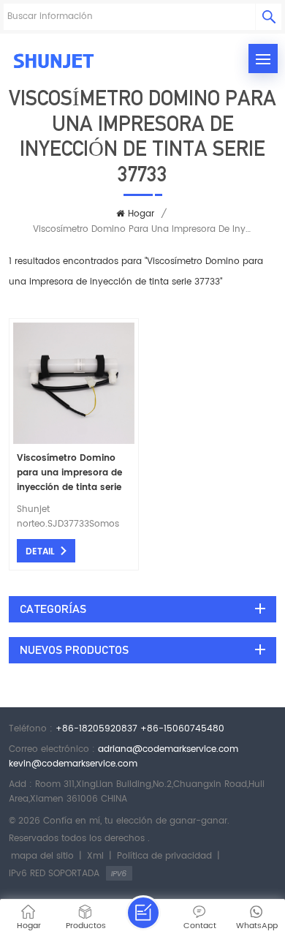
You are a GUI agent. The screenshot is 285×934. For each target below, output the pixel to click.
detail (40, 552)
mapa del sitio (42, 856)
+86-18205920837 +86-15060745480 (140, 729)
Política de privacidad (164, 856)
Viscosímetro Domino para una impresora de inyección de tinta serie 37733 (69, 473)
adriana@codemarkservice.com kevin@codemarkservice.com (123, 756)
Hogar (141, 214)
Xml (95, 856)
